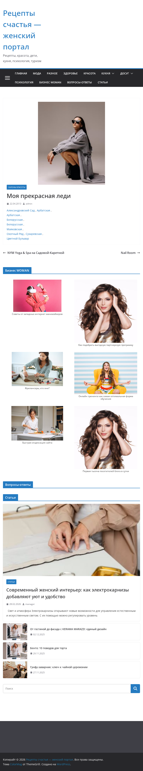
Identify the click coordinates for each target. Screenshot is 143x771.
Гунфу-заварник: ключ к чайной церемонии (59, 667)
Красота (90, 73)
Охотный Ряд (15, 234)
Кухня (105, 73)
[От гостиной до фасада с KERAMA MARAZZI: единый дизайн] (15, 631)
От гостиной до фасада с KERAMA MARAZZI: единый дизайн (68, 629)
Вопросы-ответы (79, 82)
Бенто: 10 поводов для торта (48, 648)
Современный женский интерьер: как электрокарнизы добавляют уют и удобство (67, 593)
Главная (21, 73)
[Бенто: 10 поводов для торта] (15, 650)
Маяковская (14, 229)
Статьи (103, 82)
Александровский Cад (21, 210)
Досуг (124, 73)
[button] (112, 73)
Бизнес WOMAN (50, 82)
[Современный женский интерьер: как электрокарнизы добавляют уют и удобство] (71, 540)
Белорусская (15, 219)
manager (30, 604)
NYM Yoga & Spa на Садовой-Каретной (35, 253)
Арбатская (43, 210)
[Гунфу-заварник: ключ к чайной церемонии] (15, 669)
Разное (52, 73)
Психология (24, 82)
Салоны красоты (16, 187)
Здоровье (70, 73)
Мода (37, 73)
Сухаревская (34, 234)
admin (29, 203)
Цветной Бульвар (18, 238)
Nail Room (128, 253)
